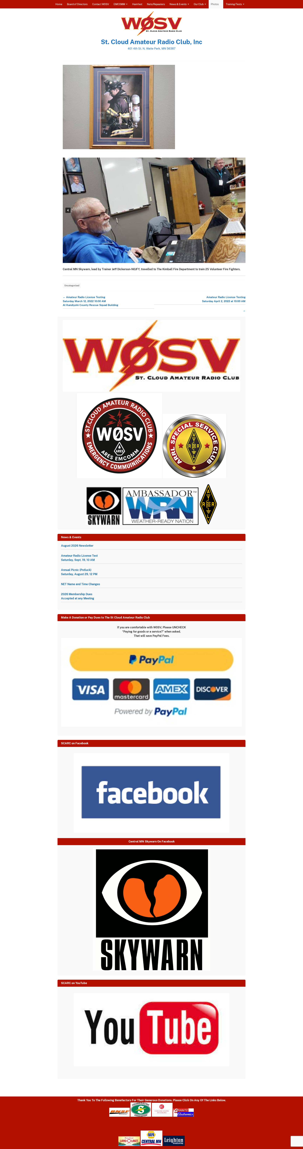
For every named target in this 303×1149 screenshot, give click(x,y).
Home (58, 4)
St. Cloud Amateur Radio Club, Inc (151, 41)
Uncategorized (71, 285)
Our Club (199, 4)
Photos (215, 4)
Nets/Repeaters (156, 4)
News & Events (178, 4)
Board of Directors (77, 4)
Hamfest (137, 4)
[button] (240, 163)
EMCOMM (119, 4)
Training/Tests (234, 4)
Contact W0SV (100, 4)
